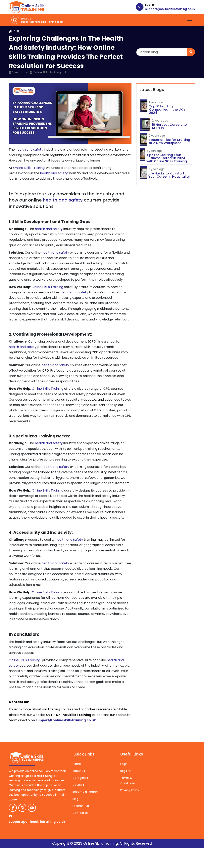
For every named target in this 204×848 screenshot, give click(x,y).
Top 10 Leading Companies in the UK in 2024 (167, 109)
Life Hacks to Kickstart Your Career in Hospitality (169, 175)
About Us (79, 771)
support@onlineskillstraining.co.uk (170, 9)
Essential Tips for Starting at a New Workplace (169, 141)
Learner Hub (81, 806)
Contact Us (80, 813)
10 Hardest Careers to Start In (169, 126)
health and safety (29, 149)
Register (125, 771)
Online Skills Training (29, 168)
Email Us (150, 5)
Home (77, 764)
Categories (80, 778)
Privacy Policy (129, 790)
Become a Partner (85, 792)
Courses (78, 785)
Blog (19, 31)
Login (124, 764)
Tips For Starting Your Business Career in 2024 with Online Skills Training (166, 158)
